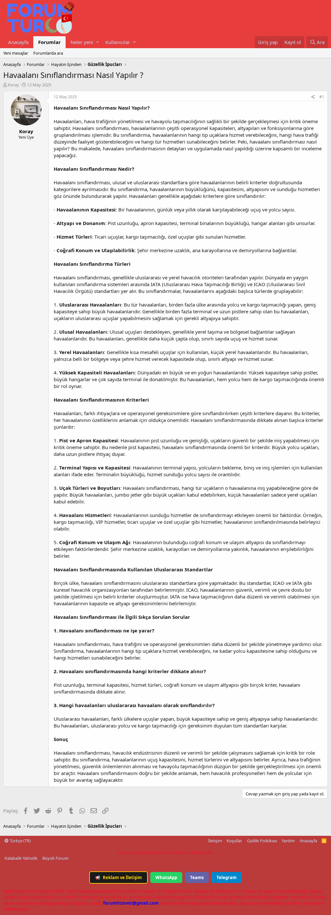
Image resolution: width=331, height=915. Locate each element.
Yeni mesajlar (15, 53)
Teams (197, 877)
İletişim (215, 841)
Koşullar (234, 841)
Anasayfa (18, 42)
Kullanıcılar (117, 42)
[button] (97, 42)
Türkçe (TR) (20, 841)
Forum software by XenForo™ (165, 852)
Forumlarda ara (48, 53)
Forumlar (49, 42)
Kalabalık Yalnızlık (21, 858)
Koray (13, 85)
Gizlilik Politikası (262, 841)
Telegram (227, 877)
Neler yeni (81, 42)
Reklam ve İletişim (118, 877)
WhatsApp (166, 877)
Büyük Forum (55, 858)
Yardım (288, 841)
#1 (321, 97)
